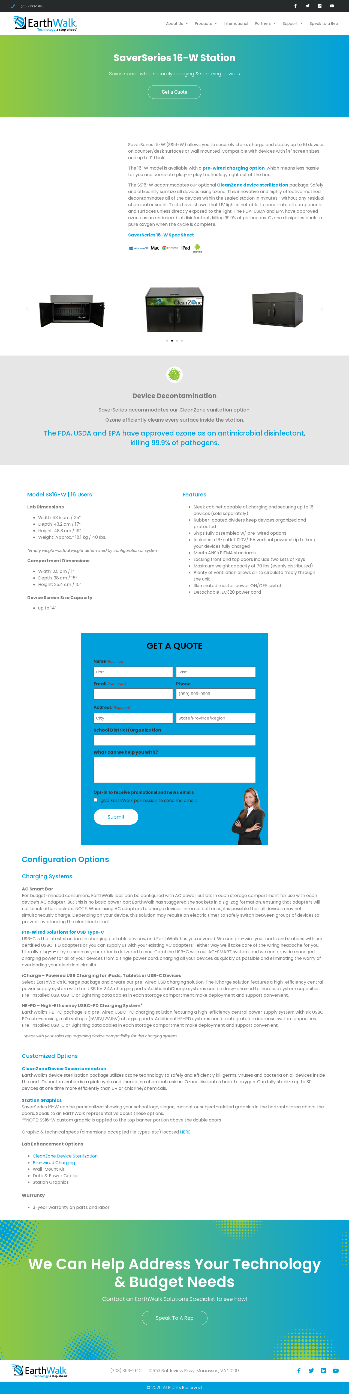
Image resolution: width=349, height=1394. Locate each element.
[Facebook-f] (295, 6)
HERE (185, 1132)
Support (290, 23)
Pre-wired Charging (54, 1162)
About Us (174, 23)
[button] (27, 309)
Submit (116, 816)
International (236, 23)
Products (203, 23)
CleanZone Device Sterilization (65, 1156)
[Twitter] (308, 6)
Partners (263, 23)
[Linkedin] (320, 6)
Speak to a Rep (324, 23)
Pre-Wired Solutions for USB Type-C (63, 932)
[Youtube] (332, 6)
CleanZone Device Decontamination (64, 1069)
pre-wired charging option (234, 168)
